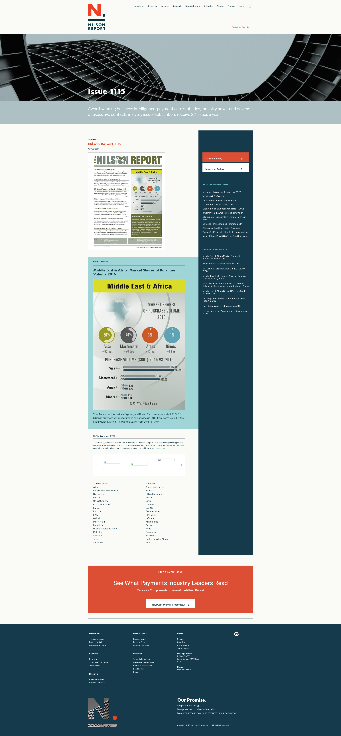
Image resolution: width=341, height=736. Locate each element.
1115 (118, 144)
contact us (160, 448)
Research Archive (97, 682)
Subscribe (208, 6)
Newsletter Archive (97, 645)
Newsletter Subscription (143, 662)
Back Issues (138, 669)
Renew (220, 6)
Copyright (181, 642)
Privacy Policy (183, 645)
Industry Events (139, 642)
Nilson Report (100, 144)
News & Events (192, 6)
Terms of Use (182, 648)
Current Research (96, 679)
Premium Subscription (142, 665)
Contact (231, 6)
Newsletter (139, 6)
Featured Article (96, 642)
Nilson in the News (141, 645)
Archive (165, 6)
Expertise (152, 6)
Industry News (139, 639)
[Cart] (249, 6)
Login (241, 6)
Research (177, 6)
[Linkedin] (236, 634)
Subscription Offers (141, 659)
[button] (181, 465)
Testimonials (94, 665)
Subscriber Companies (99, 662)
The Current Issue (96, 639)
